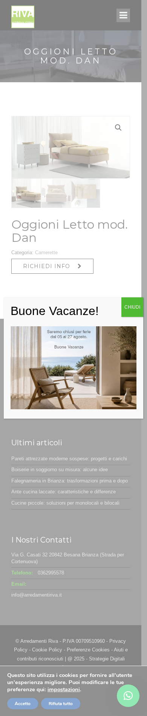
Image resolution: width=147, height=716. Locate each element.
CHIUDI (132, 307)
